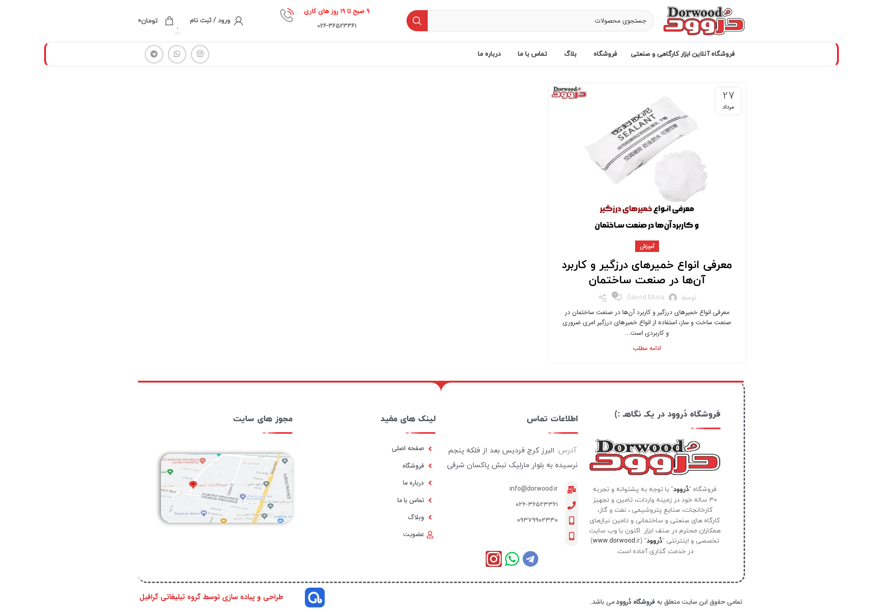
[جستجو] (417, 20)
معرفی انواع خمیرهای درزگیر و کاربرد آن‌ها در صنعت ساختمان (647, 273)
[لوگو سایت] (704, 20)
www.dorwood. (614, 541)
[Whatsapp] (512, 559)
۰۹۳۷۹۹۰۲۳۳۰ (537, 520)
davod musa (646, 297)
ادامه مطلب (647, 348)
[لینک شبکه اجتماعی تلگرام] (154, 54)
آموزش (647, 246)
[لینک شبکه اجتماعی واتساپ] (177, 54)
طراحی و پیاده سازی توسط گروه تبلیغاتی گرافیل (211, 597)
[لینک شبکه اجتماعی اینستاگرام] (200, 54)
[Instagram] (494, 559)
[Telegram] (530, 559)
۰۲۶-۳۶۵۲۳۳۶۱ (537, 504)
